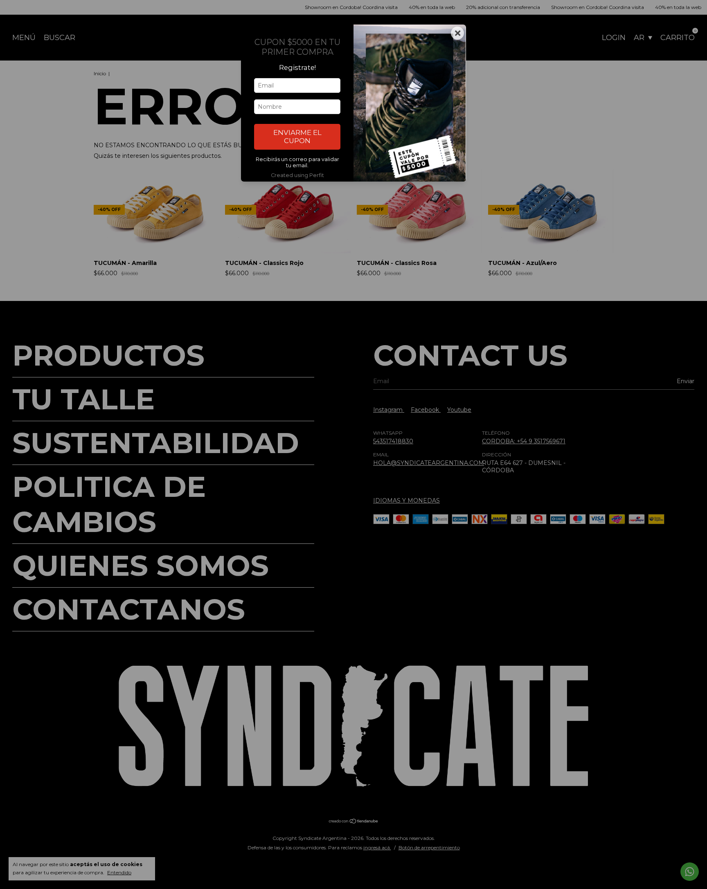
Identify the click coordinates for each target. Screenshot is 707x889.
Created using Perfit (297, 175)
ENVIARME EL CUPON (297, 136)
